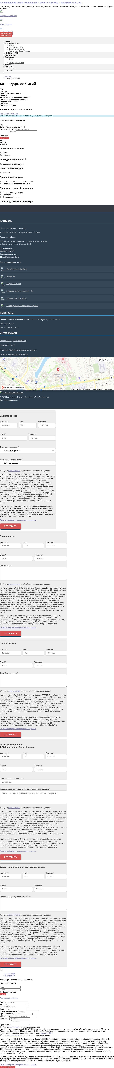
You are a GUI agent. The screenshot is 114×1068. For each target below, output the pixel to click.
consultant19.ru (47, 1033)
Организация (5, 1014)
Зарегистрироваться (8, 1067)
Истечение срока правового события (18, 182)
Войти (3, 994)
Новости (6, 173)
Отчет (5, 153)
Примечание (5, 1025)
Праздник (7, 195)
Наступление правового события (16, 184)
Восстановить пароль (9, 998)
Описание (4, 136)
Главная (7, 77)
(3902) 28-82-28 (6, 31)
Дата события (5, 127)
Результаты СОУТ (7, 345)
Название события (8, 129)
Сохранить (4, 138)
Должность (4, 1018)
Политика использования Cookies (14, 354)
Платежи (6, 155)
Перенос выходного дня (13, 193)
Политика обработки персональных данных (18, 350)
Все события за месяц (9, 114)
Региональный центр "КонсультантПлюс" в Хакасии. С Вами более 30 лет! (41, 2)
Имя (2, 1004)
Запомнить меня (9, 992)
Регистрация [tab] (9, 976)
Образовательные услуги (13, 164)
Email (2, 1009)
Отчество (4, 1007)
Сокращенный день (11, 197)
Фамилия (4, 1002)
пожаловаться (6, 35)
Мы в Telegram (6, 24)
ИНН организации (7, 1016)
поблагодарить (6, 33)
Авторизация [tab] (9, 974)
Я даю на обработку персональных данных (26, 471)
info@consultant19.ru (8, 16)
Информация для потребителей (13, 341)
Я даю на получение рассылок (21, 1027)
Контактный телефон (9, 1011)
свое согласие (14, 471)
